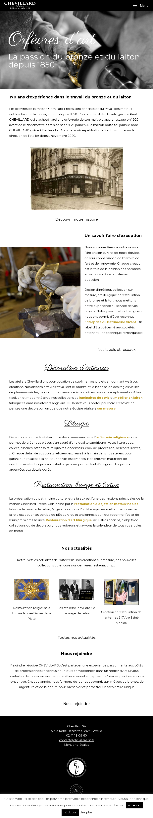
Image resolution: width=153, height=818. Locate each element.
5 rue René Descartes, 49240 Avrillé (76, 731)
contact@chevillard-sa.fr (76, 740)
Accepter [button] (134, 805)
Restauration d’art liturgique (69, 520)
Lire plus (85, 812)
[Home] (24, 5)
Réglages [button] (70, 812)
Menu (143, 5)
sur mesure (106, 408)
